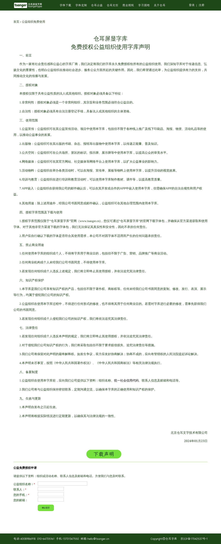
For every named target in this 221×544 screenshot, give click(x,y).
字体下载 (65, 5)
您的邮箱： (20, 500)
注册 (201, 5)
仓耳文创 (112, 5)
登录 (192, 5)
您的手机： (21, 494)
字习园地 (144, 5)
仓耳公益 (97, 5)
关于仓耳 (159, 5)
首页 (16, 21)
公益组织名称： (24, 484)
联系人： (19, 489)
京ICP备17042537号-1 (194, 539)
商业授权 (128, 5)
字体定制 (81, 5)
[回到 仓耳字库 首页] (28, 5)
